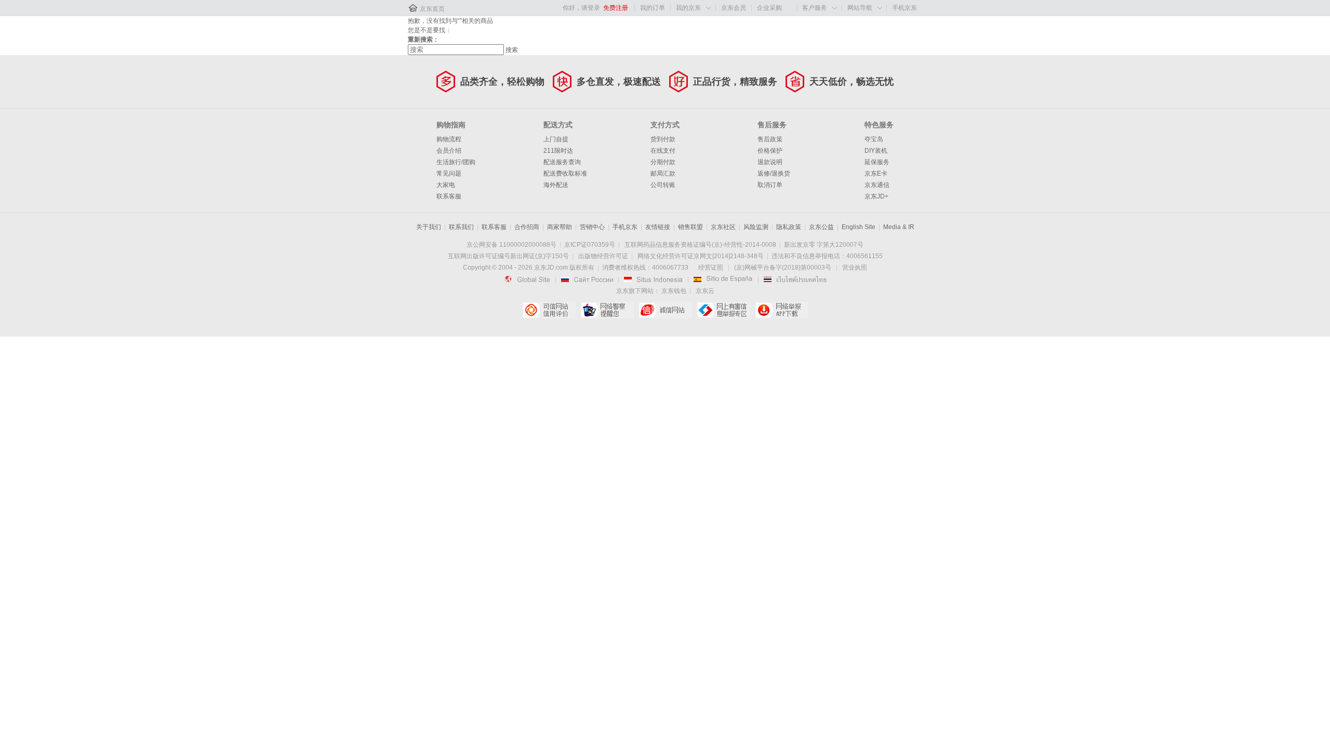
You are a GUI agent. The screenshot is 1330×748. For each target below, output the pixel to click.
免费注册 (615, 7)
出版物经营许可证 (603, 256)
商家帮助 (559, 227)
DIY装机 (875, 150)
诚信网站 (665, 310)
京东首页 (432, 8)
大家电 (445, 185)
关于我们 (428, 227)
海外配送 (555, 185)
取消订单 (769, 185)
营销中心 (592, 227)
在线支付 (662, 150)
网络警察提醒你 (607, 310)
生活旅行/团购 (455, 162)
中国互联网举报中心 (723, 310)
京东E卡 (875, 173)
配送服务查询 (562, 162)
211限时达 (558, 150)
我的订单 (652, 7)
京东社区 (723, 227)
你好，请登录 (581, 7)
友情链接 (657, 227)
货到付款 (662, 139)
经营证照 (710, 267)
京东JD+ (876, 196)
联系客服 (448, 196)
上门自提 (555, 139)
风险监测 (755, 227)
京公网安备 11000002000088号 (511, 244)
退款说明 (769, 162)
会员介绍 (448, 150)
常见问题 (448, 173)
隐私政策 (788, 227)
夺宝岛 (873, 139)
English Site (858, 227)
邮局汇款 (662, 173)
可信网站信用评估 (549, 310)
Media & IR (898, 227)
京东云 (705, 291)
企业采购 (769, 7)
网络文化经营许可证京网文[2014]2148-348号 (700, 256)
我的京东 (688, 7)
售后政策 (769, 139)
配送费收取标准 (565, 173)
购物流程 (448, 139)
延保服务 (876, 162)
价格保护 (769, 150)
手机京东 (904, 7)
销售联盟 (690, 227)
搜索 (512, 50)
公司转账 (662, 185)
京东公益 (821, 227)
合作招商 (526, 227)
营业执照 (854, 267)
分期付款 (662, 162)
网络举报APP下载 (781, 310)
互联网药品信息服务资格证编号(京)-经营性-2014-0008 (700, 244)
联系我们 (461, 227)
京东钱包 (673, 291)
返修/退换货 (773, 173)
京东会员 (733, 7)
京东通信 (876, 185)
